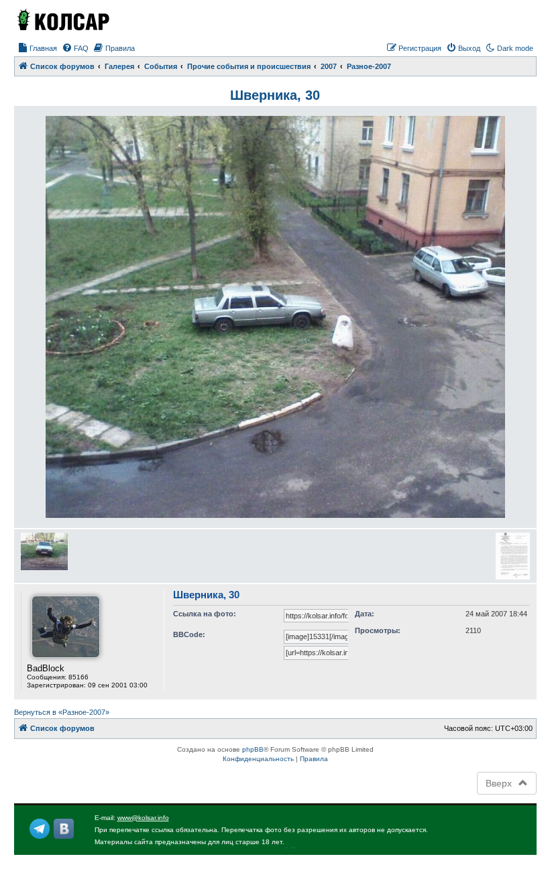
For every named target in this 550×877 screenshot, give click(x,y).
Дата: (364, 614)
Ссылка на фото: (204, 614)
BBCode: (189, 634)
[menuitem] (37, 48)
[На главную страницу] (62, 19)
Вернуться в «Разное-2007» (61, 712)
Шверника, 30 (275, 95)
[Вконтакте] (64, 829)
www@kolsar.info (143, 817)
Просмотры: (377, 630)
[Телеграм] (40, 829)
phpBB (253, 749)
